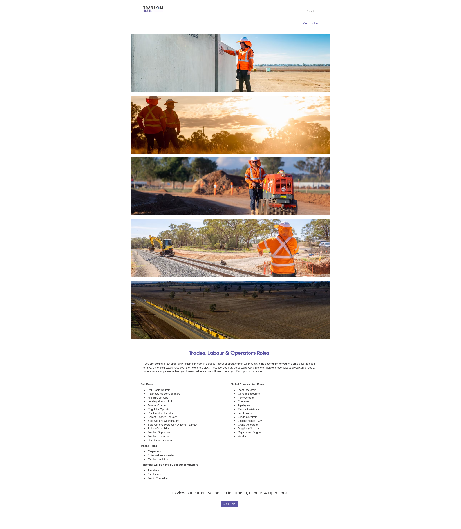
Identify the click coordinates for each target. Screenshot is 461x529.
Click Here (229, 503)
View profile (310, 23)
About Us (312, 11)
